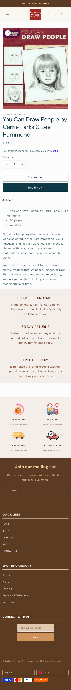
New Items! (9, 601)
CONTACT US (10, 550)
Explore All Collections (15, 595)
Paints (6, 581)
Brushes (7, 575)
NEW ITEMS (9, 537)
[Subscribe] (60, 490)
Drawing (7, 588)
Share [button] (9, 200)
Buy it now (35, 187)
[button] (7, 14)
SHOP (5, 531)
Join (35, 637)
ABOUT (6, 544)
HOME (6, 524)
